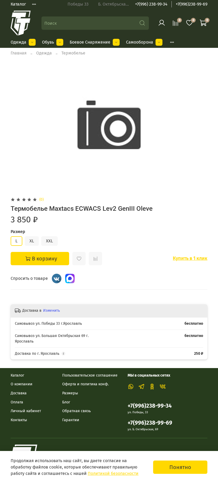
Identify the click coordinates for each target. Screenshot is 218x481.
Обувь (48, 42)
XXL (49, 240)
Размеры (70, 393)
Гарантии (70, 420)
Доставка (19, 393)
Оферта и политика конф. (85, 384)
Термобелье (73, 53)
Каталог (18, 4)
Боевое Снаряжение (90, 42)
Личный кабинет (26, 411)
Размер (18, 231)
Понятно (180, 467)
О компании (21, 384)
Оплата (17, 402)
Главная (19, 53)
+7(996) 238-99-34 (151, 4)
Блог (66, 402)
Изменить (51, 310)
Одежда (18, 42)
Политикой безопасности (113, 473)
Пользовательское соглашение (90, 375)
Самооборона (139, 42)
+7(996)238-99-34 (150, 406)
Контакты (19, 420)
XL (32, 240)
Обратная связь (76, 411)
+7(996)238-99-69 (191, 4)
